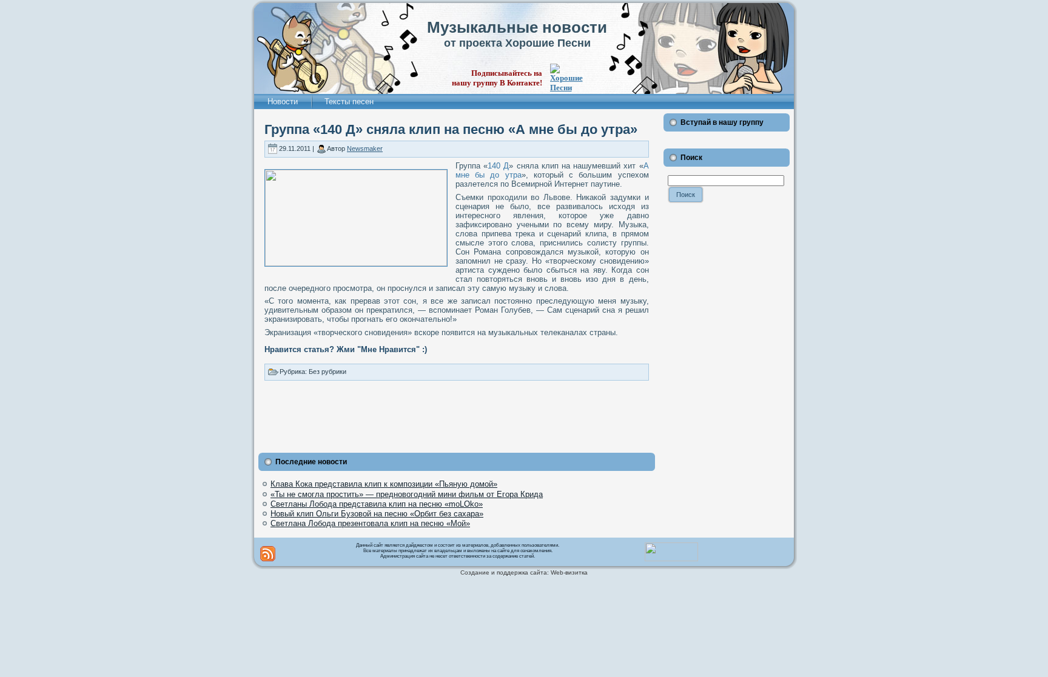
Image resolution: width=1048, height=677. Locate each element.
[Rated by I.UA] (671, 558)
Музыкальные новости (517, 27)
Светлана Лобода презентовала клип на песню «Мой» (370, 523)
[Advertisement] (457, 414)
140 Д (498, 165)
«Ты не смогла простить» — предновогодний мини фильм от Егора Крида (406, 494)
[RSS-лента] (267, 553)
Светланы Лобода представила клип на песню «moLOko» (376, 504)
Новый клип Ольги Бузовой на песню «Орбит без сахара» (376, 513)
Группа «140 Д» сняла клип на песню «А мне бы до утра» (450, 129)
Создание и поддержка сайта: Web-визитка (524, 572)
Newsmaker (365, 148)
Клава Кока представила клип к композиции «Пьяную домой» (383, 484)
